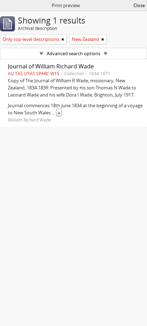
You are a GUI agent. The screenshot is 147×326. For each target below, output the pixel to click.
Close (139, 5)
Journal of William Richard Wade (51, 66)
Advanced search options (73, 53)
